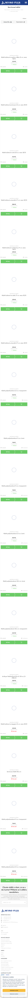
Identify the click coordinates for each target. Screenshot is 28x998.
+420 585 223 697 (7, 917)
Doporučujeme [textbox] (19, 22)
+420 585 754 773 (7, 918)
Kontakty (3, 956)
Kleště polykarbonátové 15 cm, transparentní (14, 486)
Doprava (3, 944)
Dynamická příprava (5, 965)
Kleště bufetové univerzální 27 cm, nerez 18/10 (14, 200)
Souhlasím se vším (14, 990)
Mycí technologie (4, 962)
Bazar (2, 954)
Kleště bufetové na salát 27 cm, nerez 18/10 (14, 295)
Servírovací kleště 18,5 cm (14, 772)
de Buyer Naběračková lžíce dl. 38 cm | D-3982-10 (14, 677)
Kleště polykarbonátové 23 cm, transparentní (14, 391)
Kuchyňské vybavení (15, 9)
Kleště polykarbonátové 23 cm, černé (14, 533)
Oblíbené (4, 66)
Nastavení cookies (14, 993)
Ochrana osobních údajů (6, 941)
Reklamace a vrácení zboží (6, 943)
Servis (2, 946)
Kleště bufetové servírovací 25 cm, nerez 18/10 (14, 105)
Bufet (22, 9)
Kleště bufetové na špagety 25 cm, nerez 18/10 (14, 724)
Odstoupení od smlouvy (6, 948)
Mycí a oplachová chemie (6, 960)
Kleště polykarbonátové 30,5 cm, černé (14, 581)
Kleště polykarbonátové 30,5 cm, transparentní (14, 629)
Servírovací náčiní (14, 11)
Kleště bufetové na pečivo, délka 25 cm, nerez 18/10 (14, 58)
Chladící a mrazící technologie (7, 967)
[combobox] (20, 22)
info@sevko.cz (6, 920)
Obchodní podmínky (5, 940)
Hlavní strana (7, 9)
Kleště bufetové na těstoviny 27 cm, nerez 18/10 (14, 248)
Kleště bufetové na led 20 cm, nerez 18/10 (14, 152)
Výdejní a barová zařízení (6, 969)
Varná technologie (5, 964)
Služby (2, 952)
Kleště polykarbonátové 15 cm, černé (14, 438)
